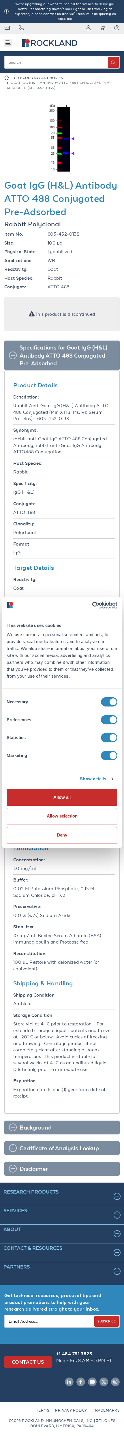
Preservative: (27, 906)
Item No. (13, 234)
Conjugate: (16, 287)
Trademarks (106, 1410)
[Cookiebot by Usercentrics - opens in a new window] (92, 605)
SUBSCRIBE (106, 1321)
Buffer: (20, 880)
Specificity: (25, 483)
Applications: (18, 260)
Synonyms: (25, 430)
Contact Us (28, 1362)
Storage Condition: (33, 1015)
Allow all (62, 797)
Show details (93, 778)
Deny (62, 835)
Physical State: (20, 251)
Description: (26, 397)
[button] (117, 28)
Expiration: (25, 1080)
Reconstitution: (30, 953)
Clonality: (23, 524)
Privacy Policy (71, 1410)
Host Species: (19, 278)
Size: (9, 243)
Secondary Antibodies (40, 78)
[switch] (109, 719)
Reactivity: (16, 269)
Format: (22, 544)
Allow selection (62, 815)
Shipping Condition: (34, 995)
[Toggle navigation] (8, 43)
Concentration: (29, 860)
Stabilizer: (24, 926)
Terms (42, 1410)
